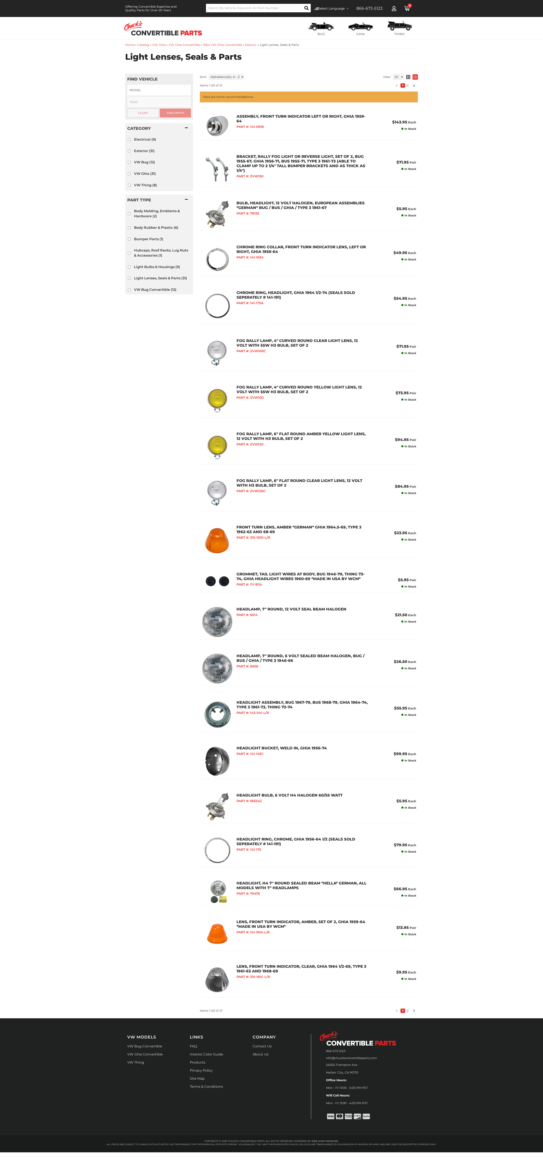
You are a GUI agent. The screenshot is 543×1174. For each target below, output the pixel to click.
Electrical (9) (145, 139)
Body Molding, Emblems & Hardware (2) (157, 213)
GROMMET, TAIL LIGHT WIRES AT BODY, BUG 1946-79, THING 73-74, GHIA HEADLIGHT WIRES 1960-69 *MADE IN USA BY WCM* (301, 576)
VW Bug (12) (144, 162)
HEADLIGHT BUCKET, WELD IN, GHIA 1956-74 (282, 748)
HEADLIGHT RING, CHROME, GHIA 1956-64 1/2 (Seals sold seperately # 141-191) (296, 841)
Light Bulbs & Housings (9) (157, 267)
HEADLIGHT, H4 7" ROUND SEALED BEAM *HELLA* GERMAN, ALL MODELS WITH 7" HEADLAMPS (302, 885)
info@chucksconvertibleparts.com (351, 1058)
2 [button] (408, 1011)
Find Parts (175, 112)
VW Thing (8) (145, 185)
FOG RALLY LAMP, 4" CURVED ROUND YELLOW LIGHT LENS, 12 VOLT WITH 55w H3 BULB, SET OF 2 (299, 389)
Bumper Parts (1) (148, 239)
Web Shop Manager (324, 1141)
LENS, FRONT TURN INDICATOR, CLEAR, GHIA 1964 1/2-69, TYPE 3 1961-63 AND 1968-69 (301, 968)
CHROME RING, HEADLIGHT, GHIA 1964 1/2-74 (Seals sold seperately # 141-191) (296, 295)
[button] (159, 128)
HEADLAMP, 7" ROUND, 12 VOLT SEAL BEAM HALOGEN (291, 609)
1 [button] (402, 1011)
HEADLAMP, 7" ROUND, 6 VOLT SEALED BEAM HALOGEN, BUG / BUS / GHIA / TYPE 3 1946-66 (300, 658)
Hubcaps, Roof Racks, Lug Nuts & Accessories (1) (161, 252)
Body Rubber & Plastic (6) (156, 228)
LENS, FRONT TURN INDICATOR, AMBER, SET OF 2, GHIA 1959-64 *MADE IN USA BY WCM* (301, 924)
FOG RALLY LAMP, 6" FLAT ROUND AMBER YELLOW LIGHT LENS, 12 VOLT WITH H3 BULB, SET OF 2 (301, 436)
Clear (143, 112)
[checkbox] (129, 139)
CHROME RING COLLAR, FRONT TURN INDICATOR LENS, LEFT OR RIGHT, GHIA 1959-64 (301, 249)
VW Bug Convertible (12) (155, 290)
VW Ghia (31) (145, 174)
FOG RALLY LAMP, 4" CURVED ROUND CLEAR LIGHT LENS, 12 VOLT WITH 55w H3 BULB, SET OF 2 (297, 343)
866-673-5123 (335, 1051)
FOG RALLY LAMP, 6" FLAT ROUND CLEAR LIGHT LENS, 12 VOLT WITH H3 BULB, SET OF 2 (299, 483)
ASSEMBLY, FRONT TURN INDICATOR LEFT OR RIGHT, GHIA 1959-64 (301, 118)
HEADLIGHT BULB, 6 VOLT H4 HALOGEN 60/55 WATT (290, 795)
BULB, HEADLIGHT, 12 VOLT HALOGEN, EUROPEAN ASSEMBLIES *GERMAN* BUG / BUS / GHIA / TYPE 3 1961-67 (301, 205)
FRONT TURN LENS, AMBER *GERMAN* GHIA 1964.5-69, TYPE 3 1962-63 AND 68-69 (299, 529)
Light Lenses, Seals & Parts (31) (160, 278)
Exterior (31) (144, 151)
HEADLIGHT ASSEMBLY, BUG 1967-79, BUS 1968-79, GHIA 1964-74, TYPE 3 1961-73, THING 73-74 (302, 704)
